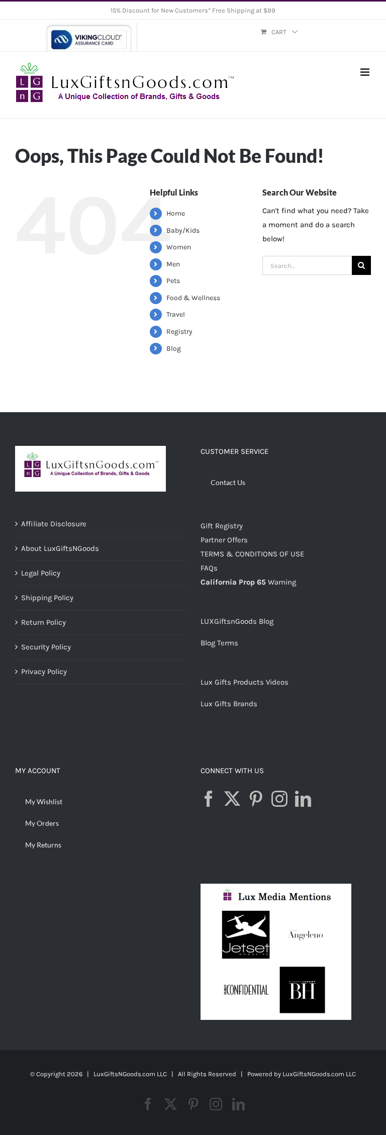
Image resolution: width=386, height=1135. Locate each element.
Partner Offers (224, 539)
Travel (175, 314)
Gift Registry (222, 525)
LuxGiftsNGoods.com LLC (319, 1074)
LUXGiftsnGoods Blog (237, 621)
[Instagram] (279, 799)
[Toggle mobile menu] (365, 72)
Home (175, 213)
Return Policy (43, 622)
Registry (179, 331)
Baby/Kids (183, 230)
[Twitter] (232, 799)
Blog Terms (219, 642)
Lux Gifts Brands (229, 703)
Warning (282, 582)
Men (173, 264)
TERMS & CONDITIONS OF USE (252, 553)
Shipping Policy (47, 597)
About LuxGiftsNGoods (60, 548)
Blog (173, 348)
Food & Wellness (193, 298)
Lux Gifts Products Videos (244, 682)
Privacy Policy (44, 671)
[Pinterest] (256, 799)
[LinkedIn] (303, 799)
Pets (173, 280)
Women (178, 247)
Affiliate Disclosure (53, 523)
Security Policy (46, 646)
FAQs (209, 568)
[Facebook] (209, 799)
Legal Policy (40, 573)
